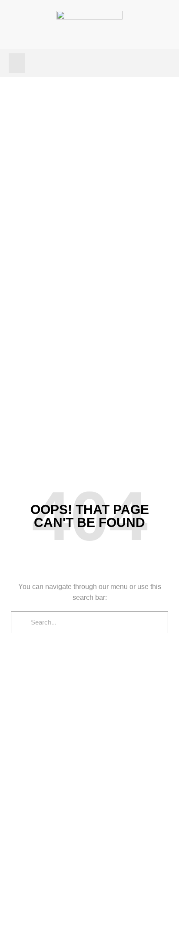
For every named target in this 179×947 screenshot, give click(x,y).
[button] (17, 63)
